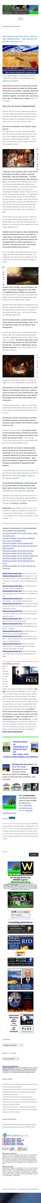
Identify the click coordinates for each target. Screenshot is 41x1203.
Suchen (5, 851)
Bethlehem (30, 828)
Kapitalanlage (30, 826)
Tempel (31, 836)
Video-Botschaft (8, 491)
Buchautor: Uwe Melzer (10, 81)
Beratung (16, 826)
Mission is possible (12, 478)
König (36, 833)
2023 (18, 828)
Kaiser (11, 833)
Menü (20, 18)
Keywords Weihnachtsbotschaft (24, 833)
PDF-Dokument (20, 491)
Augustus (23, 828)
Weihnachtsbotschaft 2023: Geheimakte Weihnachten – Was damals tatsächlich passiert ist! (20, 39)
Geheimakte (13, 831)
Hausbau (22, 826)
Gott (26, 831)
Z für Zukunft (22, 475)
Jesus (7, 833)
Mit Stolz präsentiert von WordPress (27, 1189)
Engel (7, 831)
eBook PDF (30, 491)
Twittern (5, 818)
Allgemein (35, 823)
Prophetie (25, 836)
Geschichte (20, 831)
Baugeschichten (7, 826)
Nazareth (10, 836)
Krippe (5, 836)
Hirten (30, 831)
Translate (27, 918)
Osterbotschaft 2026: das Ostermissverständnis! (17, 1097)
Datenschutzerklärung (9, 1189)
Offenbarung (18, 836)
